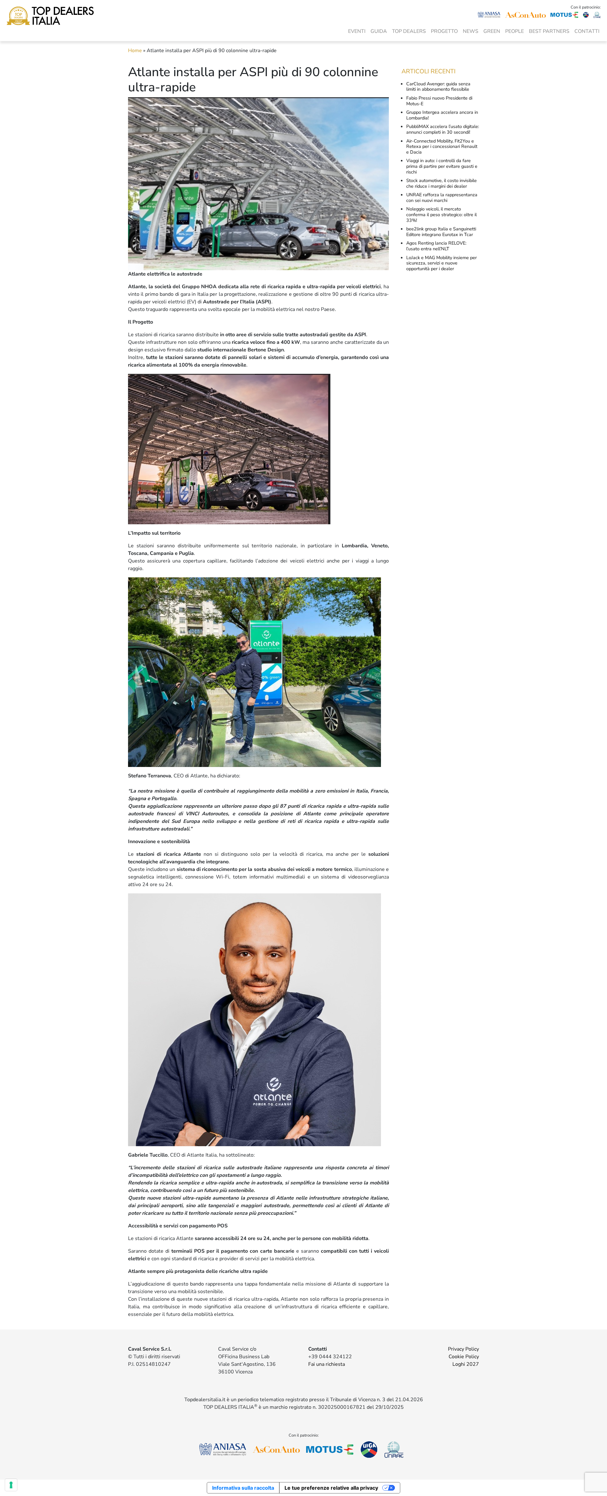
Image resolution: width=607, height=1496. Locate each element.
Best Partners (549, 31)
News (470, 31)
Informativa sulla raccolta (243, 1488)
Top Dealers (409, 31)
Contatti (586, 31)
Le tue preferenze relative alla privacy (331, 1488)
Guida (379, 31)
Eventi (356, 31)
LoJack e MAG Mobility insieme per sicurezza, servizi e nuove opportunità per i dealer (441, 263)
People (514, 31)
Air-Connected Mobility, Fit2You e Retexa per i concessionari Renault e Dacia (441, 146)
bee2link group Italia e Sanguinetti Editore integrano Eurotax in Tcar (441, 232)
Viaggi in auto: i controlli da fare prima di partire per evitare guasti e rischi (441, 166)
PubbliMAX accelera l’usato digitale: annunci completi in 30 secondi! (442, 129)
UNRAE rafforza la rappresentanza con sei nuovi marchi (441, 198)
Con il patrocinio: (586, 7)
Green (491, 31)
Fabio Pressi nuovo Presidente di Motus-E (439, 101)
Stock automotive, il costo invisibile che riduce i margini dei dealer (441, 183)
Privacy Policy (463, 1349)
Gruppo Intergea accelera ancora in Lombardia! (442, 115)
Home (135, 50)
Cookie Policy (464, 1356)
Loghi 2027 (465, 1364)
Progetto (444, 31)
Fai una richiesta (326, 1364)
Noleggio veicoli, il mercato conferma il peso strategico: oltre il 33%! (441, 214)
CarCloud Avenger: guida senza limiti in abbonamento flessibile (438, 87)
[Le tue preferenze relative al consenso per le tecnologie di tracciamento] (11, 1485)
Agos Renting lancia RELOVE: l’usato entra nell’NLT (436, 246)
